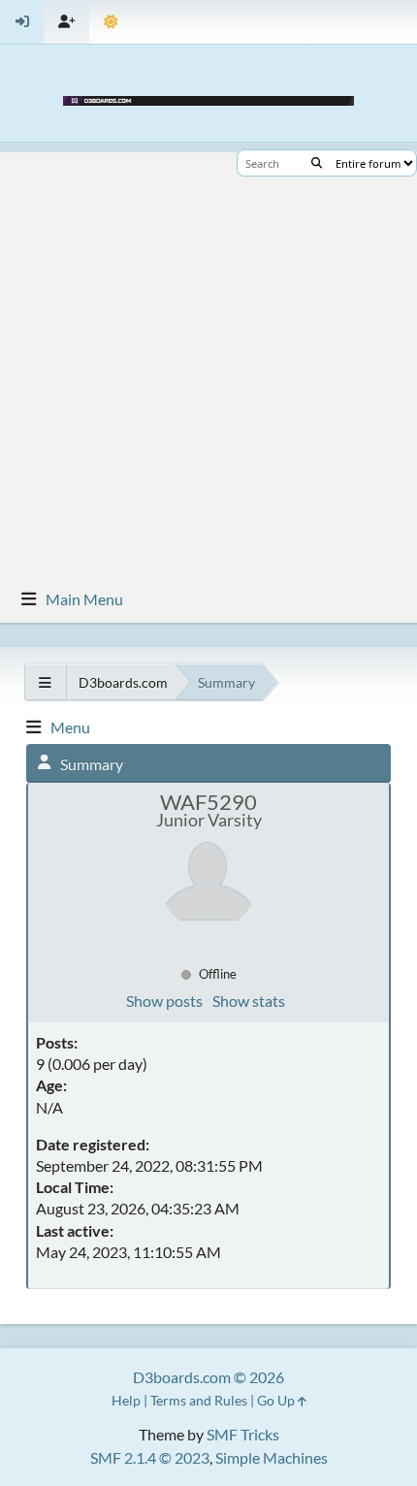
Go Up (277, 1400)
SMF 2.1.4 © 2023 (149, 1457)
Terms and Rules (198, 1400)
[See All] (45, 682)
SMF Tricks (243, 1434)
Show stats (248, 1000)
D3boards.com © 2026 (208, 1377)
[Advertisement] (208, 360)
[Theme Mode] (111, 22)
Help (126, 1400)
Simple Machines (271, 1457)
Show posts (164, 1000)
